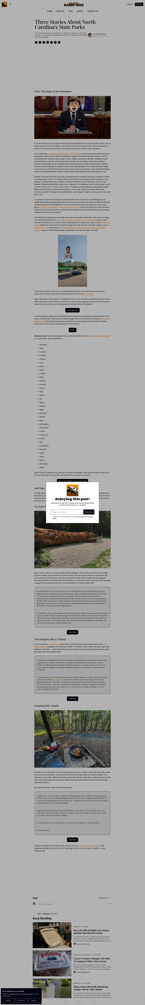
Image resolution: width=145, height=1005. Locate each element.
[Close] (97, 484)
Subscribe (89, 512)
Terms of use (81, 517)
